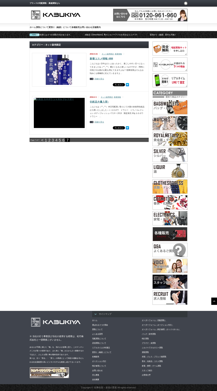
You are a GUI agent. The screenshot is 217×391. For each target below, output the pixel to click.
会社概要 (95, 379)
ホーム (33, 27)
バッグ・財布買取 (149, 334)
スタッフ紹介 (147, 370)
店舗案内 (96, 27)
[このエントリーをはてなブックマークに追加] (127, 86)
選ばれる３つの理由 (100, 325)
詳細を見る (99, 79)
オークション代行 (99, 361)
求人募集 (95, 375)
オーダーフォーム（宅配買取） (154, 320)
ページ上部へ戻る (214, 301)
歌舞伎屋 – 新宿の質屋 (105, 387)
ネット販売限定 (108, 54)
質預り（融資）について (60, 27)
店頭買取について (99, 343)
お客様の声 (146, 375)
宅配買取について (99, 338)
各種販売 (75, 27)
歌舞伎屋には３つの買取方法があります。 (54, 35)
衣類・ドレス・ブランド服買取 (154, 357)
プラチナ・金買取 (149, 343)
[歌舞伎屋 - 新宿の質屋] (56, 21)
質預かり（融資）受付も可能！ (163, 35)
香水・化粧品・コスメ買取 (152, 361)
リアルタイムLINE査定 (101, 347)
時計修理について (99, 366)
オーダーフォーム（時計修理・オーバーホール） (161, 329)
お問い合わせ (86, 27)
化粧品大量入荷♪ (99, 101)
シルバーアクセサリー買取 (152, 347)
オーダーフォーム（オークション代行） (157, 325)
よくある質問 (97, 334)
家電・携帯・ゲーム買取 (151, 366)
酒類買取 (145, 352)
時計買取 (145, 338)
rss (185, 3)
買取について (42, 27)
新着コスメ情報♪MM (101, 58)
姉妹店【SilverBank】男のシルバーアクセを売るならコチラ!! (111, 35)
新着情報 (118, 54)
